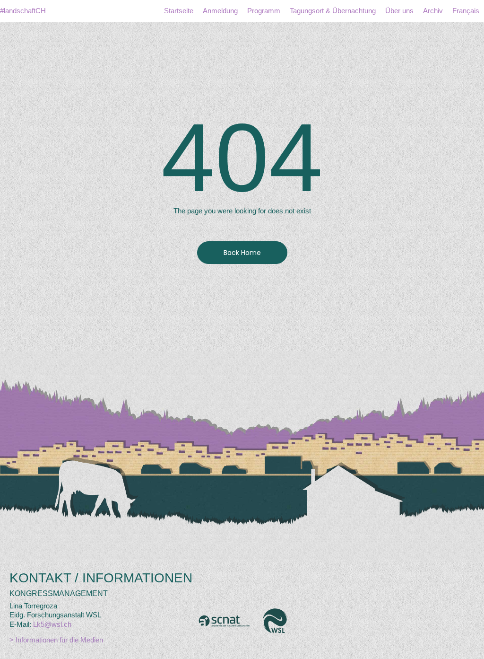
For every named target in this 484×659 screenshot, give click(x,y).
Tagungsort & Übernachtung (333, 11)
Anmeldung (220, 11)
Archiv (433, 11)
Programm (263, 11)
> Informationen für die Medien (56, 640)
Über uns (399, 11)
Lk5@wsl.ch (52, 624)
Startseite (178, 11)
